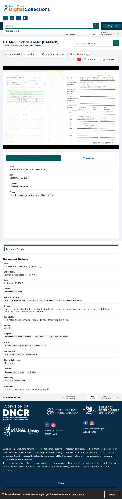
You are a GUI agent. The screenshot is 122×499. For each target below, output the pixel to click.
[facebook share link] (47, 424)
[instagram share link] (53, 424)
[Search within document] (116, 43)
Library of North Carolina (15, 380)
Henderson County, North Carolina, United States (32, 195)
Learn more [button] (78, 494)
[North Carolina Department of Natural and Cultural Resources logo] (16, 412)
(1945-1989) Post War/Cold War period (21, 354)
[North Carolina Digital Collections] (27, 7)
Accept (112, 494)
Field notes (31, 372)
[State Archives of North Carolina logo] (62, 411)
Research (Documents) (14, 372)
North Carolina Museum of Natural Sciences (22, 45)
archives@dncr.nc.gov (54, 430)
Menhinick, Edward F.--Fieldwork (18, 336)
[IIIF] (79, 59)
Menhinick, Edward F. (20, 186)
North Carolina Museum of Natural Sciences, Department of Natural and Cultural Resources (43, 300)
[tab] (33, 158)
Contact (61, 483)
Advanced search (12, 31)
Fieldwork (64, 336)
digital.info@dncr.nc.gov (93, 428)
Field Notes (10, 363)
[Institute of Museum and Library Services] (21, 430)
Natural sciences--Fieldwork (46, 336)
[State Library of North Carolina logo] (101, 410)
